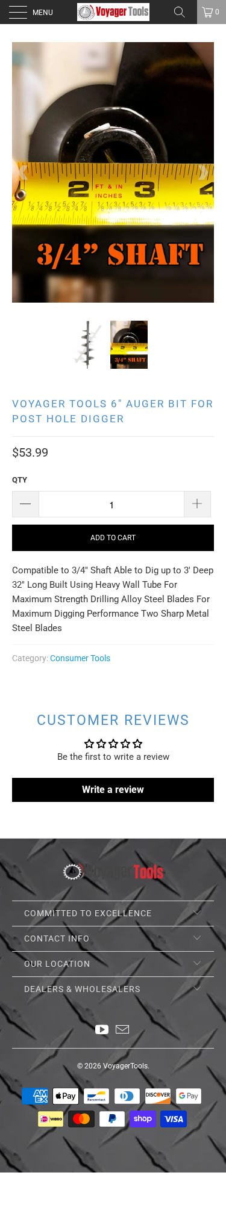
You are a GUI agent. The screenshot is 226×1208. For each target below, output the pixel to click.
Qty (19, 479)
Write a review (113, 789)
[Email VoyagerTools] (123, 1031)
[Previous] (23, 172)
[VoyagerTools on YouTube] (102, 1031)
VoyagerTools (125, 1066)
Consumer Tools (80, 658)
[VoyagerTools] (113, 12)
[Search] (184, 12)
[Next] (202, 172)
